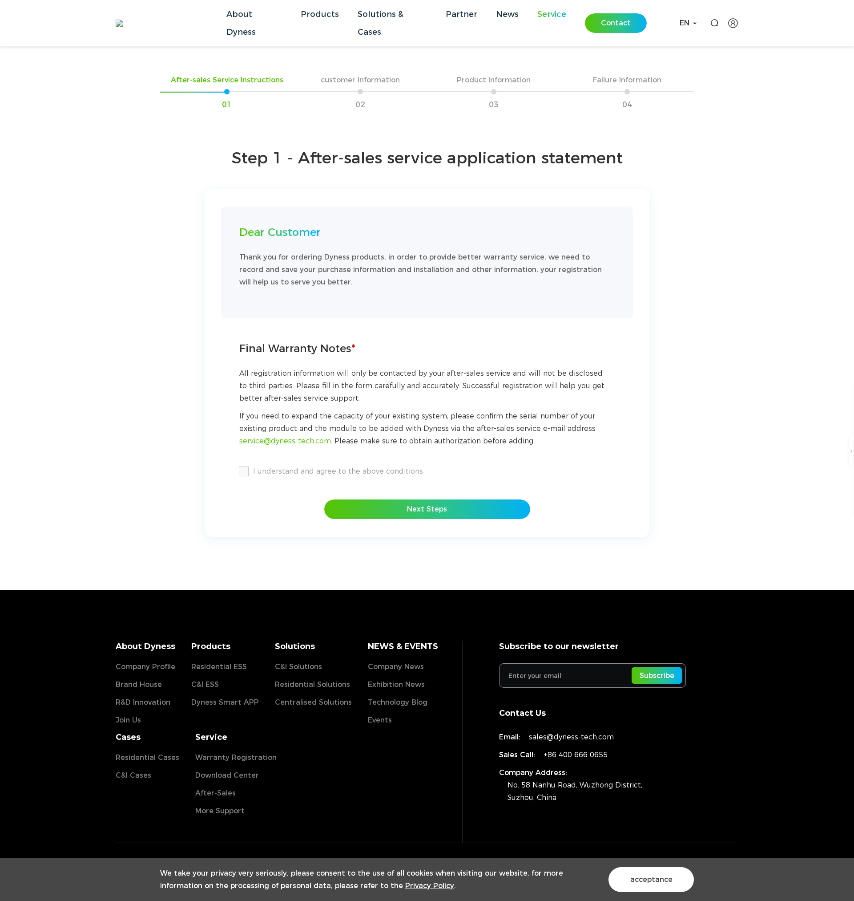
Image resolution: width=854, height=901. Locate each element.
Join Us (128, 720)
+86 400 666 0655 (576, 755)
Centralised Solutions (313, 702)
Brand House (139, 684)
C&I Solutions (298, 666)
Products (210, 646)
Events (380, 720)
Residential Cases (147, 757)
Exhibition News (396, 684)
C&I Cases (133, 775)
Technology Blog (397, 702)
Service (211, 737)
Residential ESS (219, 666)
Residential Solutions (312, 684)
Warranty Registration (236, 757)
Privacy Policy (429, 885)
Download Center (227, 775)
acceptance (651, 879)
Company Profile (145, 666)
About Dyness (145, 646)
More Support (220, 811)
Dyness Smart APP (225, 702)
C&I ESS (205, 684)
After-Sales (215, 793)
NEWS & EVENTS (403, 646)
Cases (128, 737)
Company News (396, 666)
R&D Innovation (143, 702)
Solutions (295, 646)
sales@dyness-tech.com (571, 737)
